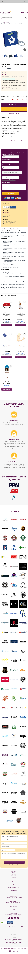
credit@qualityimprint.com (17, 914)
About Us (13, 881)
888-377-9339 (15, 911)
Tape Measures (24, 140)
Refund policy (13, 892)
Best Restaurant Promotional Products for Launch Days (14, 926)
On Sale (13, 872)
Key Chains (7, 140)
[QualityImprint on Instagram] (18, 918)
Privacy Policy (13, 948)
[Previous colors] (2, 56)
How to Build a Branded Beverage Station (14, 929)
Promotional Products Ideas (13, 887)
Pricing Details (6, 321)
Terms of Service (13, 890)
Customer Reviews (13, 889)
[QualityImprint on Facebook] (12, 918)
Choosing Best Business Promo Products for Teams (13, 936)
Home (13, 880)
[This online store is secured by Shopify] (6, 207)
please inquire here (22, 88)
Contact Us (13, 883)
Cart (26, 1)
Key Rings (12, 140)
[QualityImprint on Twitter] (9, 918)
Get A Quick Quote (6, 324)
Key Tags (16, 140)
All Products (13, 877)
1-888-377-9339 (24, 12)
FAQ (13, 884)
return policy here (10, 223)
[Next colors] (26, 56)
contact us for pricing (5, 87)
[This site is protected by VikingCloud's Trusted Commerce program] (12, 207)
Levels (19, 140)
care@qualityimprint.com (7, 213)
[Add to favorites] (11, 302)
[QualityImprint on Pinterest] (15, 918)
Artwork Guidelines (13, 886)
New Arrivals (13, 875)
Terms (24, 948)
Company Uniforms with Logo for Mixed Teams (13, 939)
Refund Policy (20, 948)
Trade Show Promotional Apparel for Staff (13, 942)
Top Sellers (13, 874)
